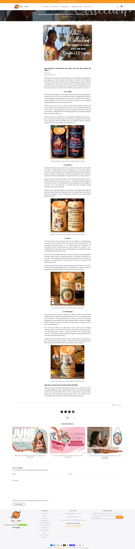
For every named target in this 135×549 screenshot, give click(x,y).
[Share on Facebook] (62, 412)
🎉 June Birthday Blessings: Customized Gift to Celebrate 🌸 (30, 455)
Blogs (44, 532)
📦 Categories (64, 6)
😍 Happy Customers (77, 6)
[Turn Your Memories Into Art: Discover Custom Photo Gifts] (60, 418)
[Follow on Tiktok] (80, 526)
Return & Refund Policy (44, 523)
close (12, 1)
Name (14, 474)
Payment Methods (44, 530)
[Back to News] (67, 418)
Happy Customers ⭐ (44, 535)
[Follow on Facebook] (66, 526)
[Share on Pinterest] (69, 412)
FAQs (44, 516)
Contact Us (44, 537)
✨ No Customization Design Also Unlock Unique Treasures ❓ (67, 455)
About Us (44, 513)
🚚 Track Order (88, 6)
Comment (15, 480)
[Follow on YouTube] (76, 526)
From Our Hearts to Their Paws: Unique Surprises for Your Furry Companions (105, 456)
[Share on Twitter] (65, 412)
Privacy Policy (44, 518)
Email (70, 474)
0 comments (117, 405)
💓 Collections (54, 6)
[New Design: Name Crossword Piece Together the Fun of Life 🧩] (74, 418)
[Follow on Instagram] (69, 526)
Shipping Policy (44, 520)
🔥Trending (46, 6)
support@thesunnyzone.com (74, 513)
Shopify (86, 547)
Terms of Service (44, 525)
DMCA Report (44, 527)
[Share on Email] (73, 412)
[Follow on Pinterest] (73, 526)
